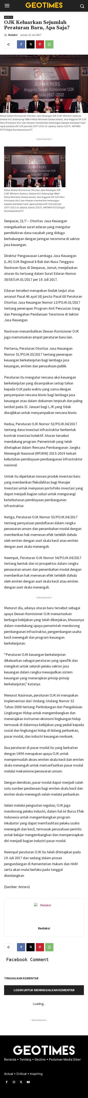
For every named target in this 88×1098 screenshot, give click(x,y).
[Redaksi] (44, 913)
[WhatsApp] (49, 44)
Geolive (40, 1059)
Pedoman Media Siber (65, 1059)
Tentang (25, 1059)
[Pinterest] (40, 44)
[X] (30, 44)
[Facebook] (21, 44)
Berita (8, 17)
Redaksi (12, 35)
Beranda (10, 1059)
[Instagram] (13, 1082)
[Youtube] (28, 1082)
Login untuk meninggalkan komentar (44, 990)
